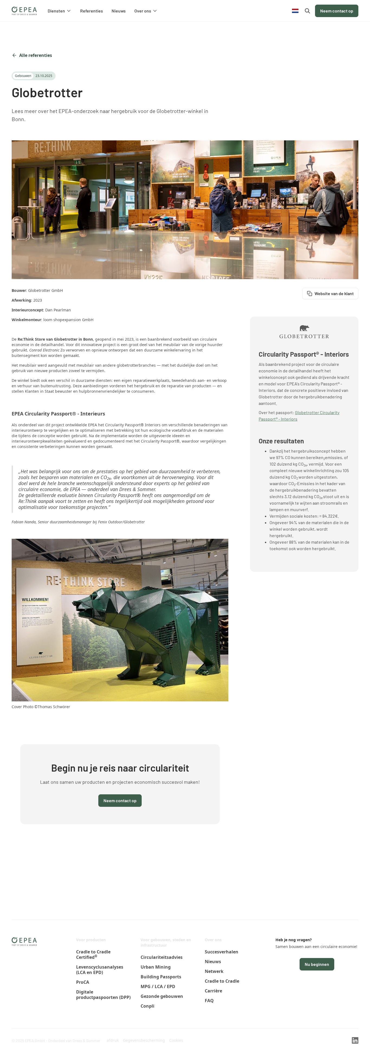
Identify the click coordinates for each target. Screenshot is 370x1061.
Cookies (176, 1040)
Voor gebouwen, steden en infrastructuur (166, 942)
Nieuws (119, 10)
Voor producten (91, 939)
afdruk (113, 1040)
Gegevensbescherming (144, 1040)
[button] (59, 11)
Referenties (91, 10)
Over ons (213, 939)
